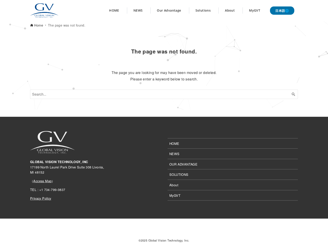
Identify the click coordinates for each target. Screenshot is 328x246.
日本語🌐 (282, 10)
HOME (174, 143)
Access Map (42, 180)
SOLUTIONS (179, 174)
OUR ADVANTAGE (183, 164)
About (173, 184)
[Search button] (293, 94)
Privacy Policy (40, 198)
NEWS (174, 153)
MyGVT (175, 195)
